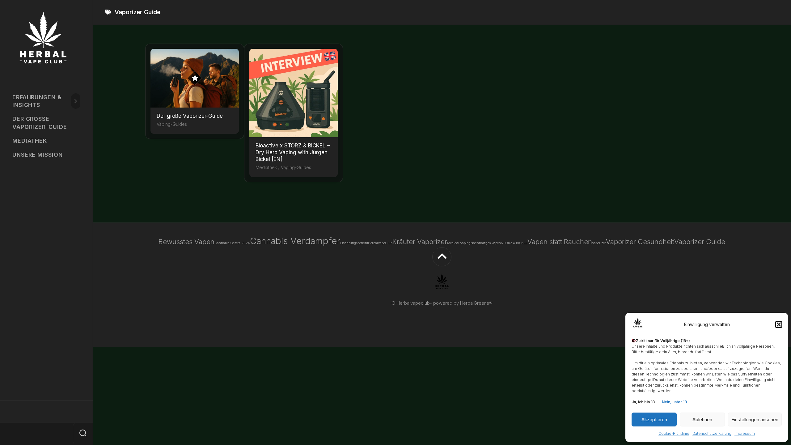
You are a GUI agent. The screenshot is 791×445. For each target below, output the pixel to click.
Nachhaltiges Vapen (486, 243)
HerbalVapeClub (380, 243)
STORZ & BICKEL (514, 243)
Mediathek (29, 141)
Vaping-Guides (172, 124)
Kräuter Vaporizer (419, 242)
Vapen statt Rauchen (559, 242)
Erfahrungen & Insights (36, 101)
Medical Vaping (459, 243)
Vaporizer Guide (699, 242)
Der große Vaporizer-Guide (39, 123)
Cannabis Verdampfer (295, 240)
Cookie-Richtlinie (673, 433)
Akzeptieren (654, 419)
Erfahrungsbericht (354, 243)
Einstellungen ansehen (754, 419)
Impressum (744, 433)
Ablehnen (702, 419)
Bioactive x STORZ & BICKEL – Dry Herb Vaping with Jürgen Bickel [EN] (293, 152)
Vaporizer (599, 243)
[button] (779, 324)
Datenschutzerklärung (711, 433)
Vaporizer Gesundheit (640, 242)
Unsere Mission (37, 154)
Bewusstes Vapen (186, 242)
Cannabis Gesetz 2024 (232, 243)
